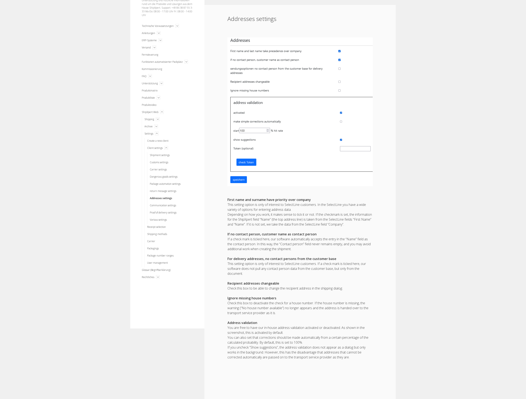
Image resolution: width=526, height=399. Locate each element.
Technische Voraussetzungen (158, 26)
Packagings (153, 248)
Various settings (158, 219)
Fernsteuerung (150, 54)
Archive (148, 126)
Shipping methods (157, 234)
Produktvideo (149, 105)
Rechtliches (148, 277)
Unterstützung (150, 83)
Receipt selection (156, 227)
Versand (146, 47)
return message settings (163, 191)
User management (157, 262)
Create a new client (157, 140)
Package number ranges (160, 255)
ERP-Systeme (149, 40)
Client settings (155, 148)
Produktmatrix (150, 90)
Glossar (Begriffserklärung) (156, 270)
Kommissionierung (152, 69)
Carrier (151, 241)
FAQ (144, 76)
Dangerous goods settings (164, 176)
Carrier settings (158, 169)
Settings (148, 133)
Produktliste (148, 97)
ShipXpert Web (150, 112)
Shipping (149, 119)
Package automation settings (165, 184)
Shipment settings (160, 155)
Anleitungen (148, 33)
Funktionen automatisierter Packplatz (162, 62)
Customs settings (159, 162)
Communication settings (163, 205)
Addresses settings (161, 198)
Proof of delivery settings (163, 212)
